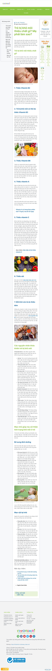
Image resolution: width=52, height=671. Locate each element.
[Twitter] (27, 636)
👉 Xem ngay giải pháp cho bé (5, 669)
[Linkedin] (34, 636)
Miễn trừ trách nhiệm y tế (18, 625)
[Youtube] (24, 636)
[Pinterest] (30, 636)
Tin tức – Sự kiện (31, 9)
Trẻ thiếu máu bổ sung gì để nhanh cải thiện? (42, 75)
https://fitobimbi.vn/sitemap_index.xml (20, 644)
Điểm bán (47, 9)
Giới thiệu (39, 9)
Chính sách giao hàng (19, 615)
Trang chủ (5, 9)
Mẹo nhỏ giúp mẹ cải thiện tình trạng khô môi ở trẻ (8, 43)
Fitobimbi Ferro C (8, 617)
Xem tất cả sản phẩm (7, 624)
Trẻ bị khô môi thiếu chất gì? (8, 27)
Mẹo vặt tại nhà (9, 56)
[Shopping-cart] (18, 636)
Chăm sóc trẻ (20, 9)
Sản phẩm (12, 9)
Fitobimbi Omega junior (8, 621)
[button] (26, 585)
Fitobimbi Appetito (8, 618)
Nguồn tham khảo (22, 585)
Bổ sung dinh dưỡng (9, 51)
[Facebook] (21, 636)
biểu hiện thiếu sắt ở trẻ (29, 280)
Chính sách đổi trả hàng (19, 619)
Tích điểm (26, 12)
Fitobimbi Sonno (8, 615)
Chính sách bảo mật (19, 622)
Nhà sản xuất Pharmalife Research (30, 622)
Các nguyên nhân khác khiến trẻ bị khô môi (8, 34)
